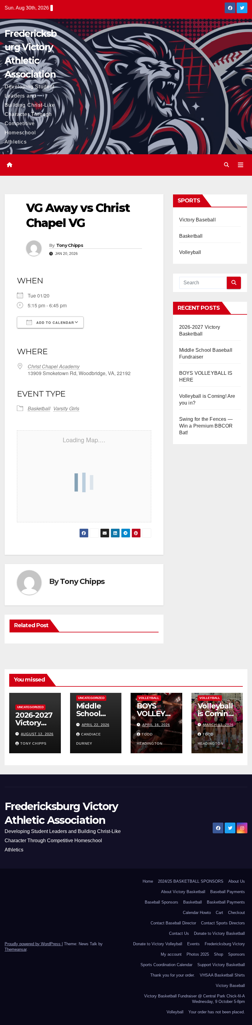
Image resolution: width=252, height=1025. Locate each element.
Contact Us (179, 933)
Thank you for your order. (172, 975)
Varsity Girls (66, 408)
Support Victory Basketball (221, 964)
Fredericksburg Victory (225, 944)
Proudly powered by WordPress (33, 944)
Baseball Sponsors (161, 902)
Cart (219, 912)
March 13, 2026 (218, 725)
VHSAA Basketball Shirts (222, 975)
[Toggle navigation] (240, 165)
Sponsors (236, 954)
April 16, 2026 (156, 725)
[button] (226, 164)
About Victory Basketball (183, 891)
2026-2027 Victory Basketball (34, 723)
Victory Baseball (197, 219)
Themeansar (15, 949)
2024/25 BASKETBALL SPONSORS (190, 881)
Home (148, 881)
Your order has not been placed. (216, 1012)
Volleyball (190, 252)
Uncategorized (30, 707)
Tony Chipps (69, 245)
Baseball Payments (227, 891)
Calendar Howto (197, 912)
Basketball (39, 408)
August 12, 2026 (37, 734)
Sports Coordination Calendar (166, 964)
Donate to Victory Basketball (219, 933)
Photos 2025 (198, 954)
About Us (236, 881)
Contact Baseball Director (173, 923)
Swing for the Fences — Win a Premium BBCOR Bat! (206, 426)
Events (193, 944)
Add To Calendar (54, 322)
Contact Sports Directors (223, 923)
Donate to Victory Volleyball (157, 944)
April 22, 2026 (95, 725)
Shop (218, 954)
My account (171, 954)
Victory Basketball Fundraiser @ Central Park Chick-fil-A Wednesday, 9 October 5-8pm (194, 999)
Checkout (236, 912)
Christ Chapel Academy (54, 366)
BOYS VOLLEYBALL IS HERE (156, 713)
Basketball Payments (226, 902)
